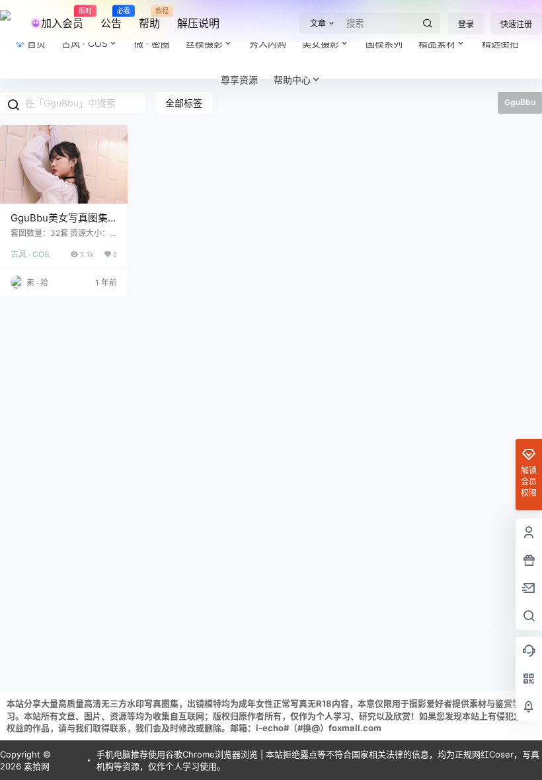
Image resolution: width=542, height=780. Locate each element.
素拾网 (35, 766)
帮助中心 (292, 79)
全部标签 (183, 102)
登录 (466, 24)
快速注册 (516, 24)
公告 (111, 18)
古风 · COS (30, 254)
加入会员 (62, 18)
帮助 (149, 18)
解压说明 (198, 23)
